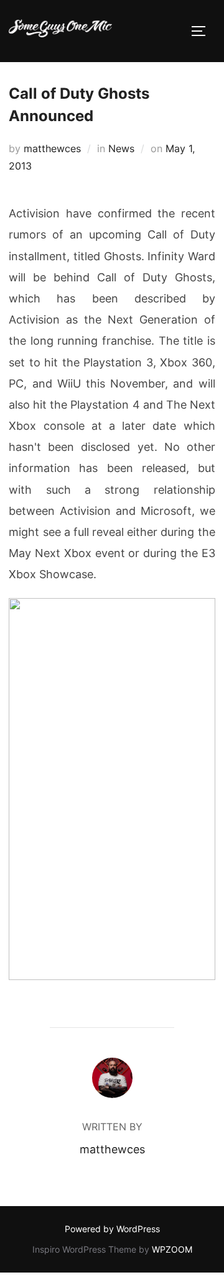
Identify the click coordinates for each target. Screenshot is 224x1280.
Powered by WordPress (112, 1228)
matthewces (52, 148)
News (121, 148)
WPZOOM (172, 1249)
